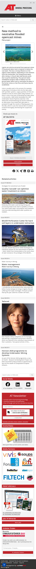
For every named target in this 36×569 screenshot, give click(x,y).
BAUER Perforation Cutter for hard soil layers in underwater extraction (18, 222)
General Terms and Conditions (18, 561)
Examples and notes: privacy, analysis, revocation (15, 421)
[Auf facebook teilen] (14, 172)
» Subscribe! (18, 418)
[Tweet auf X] (17, 172)
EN (34, 3)
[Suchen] (33, 19)
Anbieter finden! (18, 552)
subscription (18, 161)
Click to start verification (20, 412)
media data (4, 561)
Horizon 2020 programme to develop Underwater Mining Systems (14, 353)
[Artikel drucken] (32, 171)
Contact (15, 563)
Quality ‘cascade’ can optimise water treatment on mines (15, 190)
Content (18, 165)
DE (31, 3)
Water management (11, 264)
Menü (19, 16)
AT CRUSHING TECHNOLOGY (11, 514)
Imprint (21, 563)
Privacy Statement (6, 563)
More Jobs (18, 522)
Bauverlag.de (5, 567)
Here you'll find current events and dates (15, 445)
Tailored (5, 301)
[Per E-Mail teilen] (28, 171)
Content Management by (9, 565)
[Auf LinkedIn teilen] (25, 172)
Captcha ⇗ (25, 414)
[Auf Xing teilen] (21, 172)
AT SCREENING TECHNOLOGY (12, 513)
